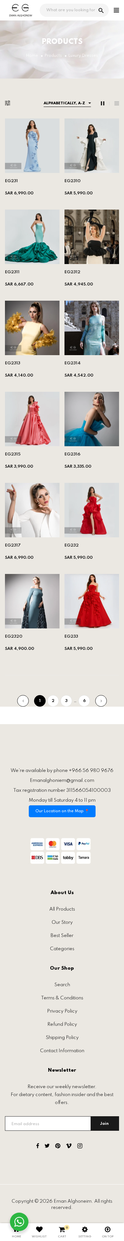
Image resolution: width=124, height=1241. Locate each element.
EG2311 (12, 272)
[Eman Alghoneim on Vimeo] (69, 1147)
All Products (62, 909)
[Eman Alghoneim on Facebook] (37, 1147)
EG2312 (72, 272)
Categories (62, 949)
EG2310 (72, 181)
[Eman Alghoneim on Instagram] (79, 1147)
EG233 (71, 636)
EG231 (11, 181)
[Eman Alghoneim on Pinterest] (57, 1147)
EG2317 (13, 545)
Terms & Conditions (62, 998)
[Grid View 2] (105, 103)
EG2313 (12, 363)
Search (62, 985)
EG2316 (72, 454)
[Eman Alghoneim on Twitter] (47, 1147)
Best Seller (62, 935)
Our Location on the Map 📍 (62, 811)
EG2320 (13, 636)
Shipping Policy (62, 1037)
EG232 (71, 545)
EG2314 (72, 363)
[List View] (116, 103)
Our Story (62, 922)
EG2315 (13, 454)
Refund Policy (62, 1024)
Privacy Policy (62, 1011)
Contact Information (62, 1051)
